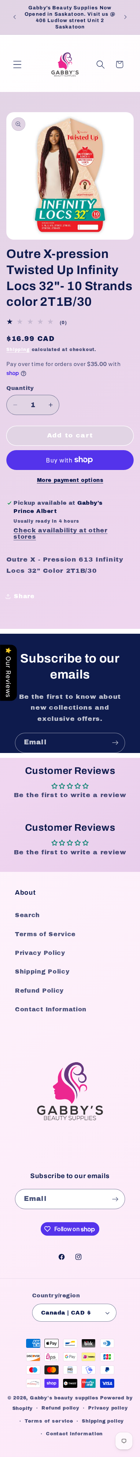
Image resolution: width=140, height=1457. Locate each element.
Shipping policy (103, 1421)
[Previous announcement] (14, 17)
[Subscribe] (115, 743)
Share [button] (24, 596)
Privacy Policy (40, 953)
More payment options (70, 480)
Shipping (17, 349)
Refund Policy (39, 990)
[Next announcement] (125, 17)
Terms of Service (45, 934)
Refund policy (60, 1408)
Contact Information (51, 1009)
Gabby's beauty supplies (64, 1398)
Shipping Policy (42, 971)
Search (27, 915)
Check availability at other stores (60, 533)
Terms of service (49, 1421)
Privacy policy (108, 1408)
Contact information (74, 1433)
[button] (17, 64)
